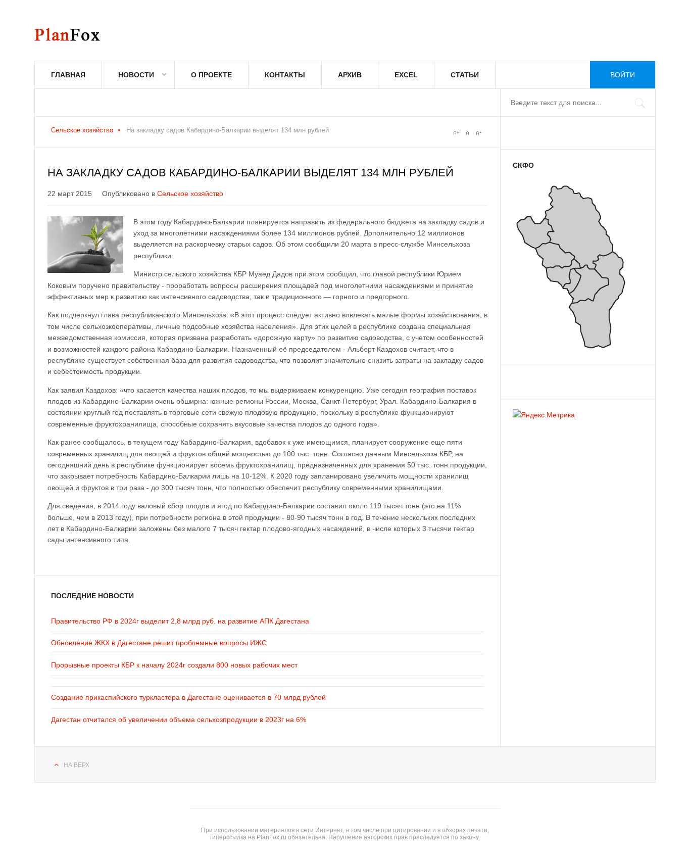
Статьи (465, 75)
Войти (622, 75)
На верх (76, 765)
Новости (136, 75)
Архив (350, 75)
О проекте (211, 75)
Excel (406, 75)
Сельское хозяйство (82, 130)
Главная (68, 75)
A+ (456, 133)
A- (478, 133)
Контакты (285, 75)
